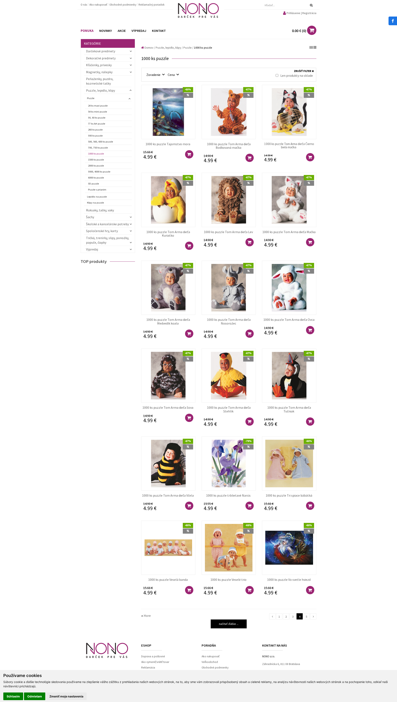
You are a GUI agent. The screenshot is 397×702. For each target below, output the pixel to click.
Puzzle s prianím (97, 189)
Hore (147, 615)
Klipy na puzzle (95, 202)
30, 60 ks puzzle (96, 117)
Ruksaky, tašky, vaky (100, 210)
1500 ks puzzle (96, 159)
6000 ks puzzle (96, 177)
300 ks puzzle (95, 135)
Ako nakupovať (98, 4)
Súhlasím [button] (13, 696)
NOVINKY (105, 31)
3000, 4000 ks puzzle (99, 171)
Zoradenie (153, 75)
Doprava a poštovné (153, 656)
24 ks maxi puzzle (98, 105)
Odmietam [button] (34, 696)
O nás (84, 4)
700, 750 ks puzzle (98, 147)
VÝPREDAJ (139, 31)
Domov (148, 47)
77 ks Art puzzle (96, 123)
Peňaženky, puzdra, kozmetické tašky (99, 81)
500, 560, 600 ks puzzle (100, 141)
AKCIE (122, 31)
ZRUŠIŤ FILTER (303, 71)
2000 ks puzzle (96, 165)
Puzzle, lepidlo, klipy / (169, 47)
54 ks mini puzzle (97, 111)
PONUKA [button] (87, 31)
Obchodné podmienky (123, 4)
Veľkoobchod (210, 662)
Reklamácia (148, 667)
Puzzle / (188, 47)
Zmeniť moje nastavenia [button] (66, 696)
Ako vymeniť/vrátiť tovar (155, 662)
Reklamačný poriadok (152, 4)
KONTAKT (159, 31)
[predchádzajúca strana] (272, 616)
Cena (171, 75)
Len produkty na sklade (296, 75)
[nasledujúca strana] (313, 616)
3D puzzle (93, 183)
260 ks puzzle (95, 129)
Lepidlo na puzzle (97, 196)
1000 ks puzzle (96, 153)
